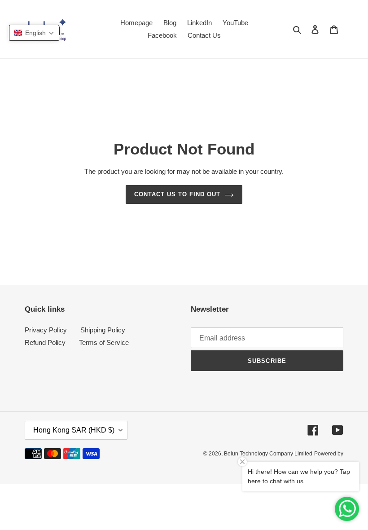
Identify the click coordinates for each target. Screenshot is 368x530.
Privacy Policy (46, 330)
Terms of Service (104, 342)
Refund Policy (45, 342)
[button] (34, 32)
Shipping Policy (102, 330)
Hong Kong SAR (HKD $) (73, 430)
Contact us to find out (177, 194)
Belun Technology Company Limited (268, 453)
